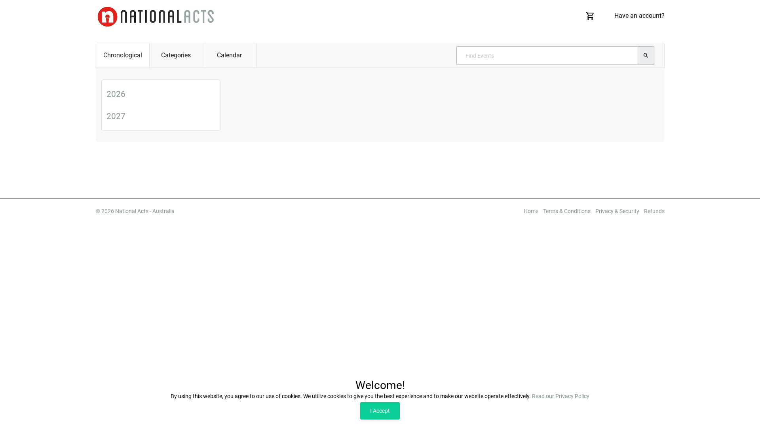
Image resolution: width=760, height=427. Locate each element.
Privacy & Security (617, 211)
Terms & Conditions (567, 211)
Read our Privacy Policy (560, 396)
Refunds (654, 211)
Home (531, 211)
